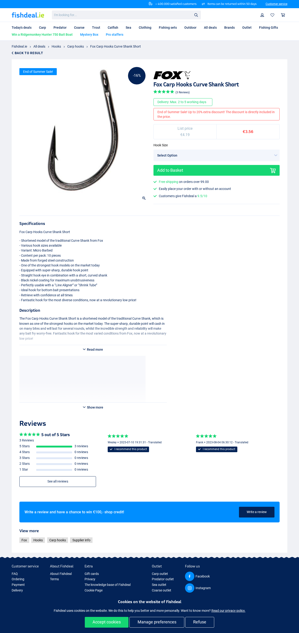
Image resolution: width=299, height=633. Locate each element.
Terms (54, 579)
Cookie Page (94, 590)
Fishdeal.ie (19, 46)
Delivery (17, 590)
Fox (24, 540)
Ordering (18, 579)
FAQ (15, 574)
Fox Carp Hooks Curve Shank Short (115, 46)
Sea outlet (159, 585)
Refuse (199, 621)
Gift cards (92, 574)
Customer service (276, 4)
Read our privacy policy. (228, 610)
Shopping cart (283, 15)
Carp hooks (75, 46)
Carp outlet (160, 574)
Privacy (90, 579)
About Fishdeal (61, 574)
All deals (39, 46)
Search (196, 15)
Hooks (56, 46)
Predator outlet (163, 579)
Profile (262, 15)
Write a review (257, 512)
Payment (18, 585)
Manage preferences (157, 621)
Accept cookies (107, 621)
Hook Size (160, 145)
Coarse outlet (161, 590)
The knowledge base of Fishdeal (108, 585)
